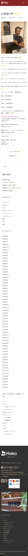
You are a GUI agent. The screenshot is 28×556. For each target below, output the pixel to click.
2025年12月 (5, 244)
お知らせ (4, 205)
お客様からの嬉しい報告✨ (9, 185)
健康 (3, 219)
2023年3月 (5, 327)
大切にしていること (7, 412)
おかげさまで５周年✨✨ (9, 182)
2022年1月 (5, 365)
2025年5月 (5, 261)
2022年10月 (5, 340)
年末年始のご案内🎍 (7, 190)
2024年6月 (5, 288)
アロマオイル (20, 17)
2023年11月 (5, 307)
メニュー (4, 404)
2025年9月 (5, 253)
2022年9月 (5, 343)
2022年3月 (5, 360)
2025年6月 (5, 258)
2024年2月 (5, 299)
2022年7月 (5, 349)
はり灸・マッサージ (7, 210)
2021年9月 (5, 376)
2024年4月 (5, 294)
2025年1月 (5, 272)
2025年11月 (5, 247)
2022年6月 (5, 351)
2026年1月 (5, 241)
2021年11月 (5, 370)
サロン (4, 208)
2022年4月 (5, 357)
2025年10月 (5, 250)
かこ (6, 17)
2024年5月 (5, 291)
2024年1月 (5, 302)
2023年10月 (5, 310)
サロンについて (6, 415)
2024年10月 (5, 277)
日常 (3, 221)
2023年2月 (5, 329)
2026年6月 (5, 236)
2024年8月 (5, 283)
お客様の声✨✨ (13, 156)
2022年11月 (5, 338)
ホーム (4, 401)
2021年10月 (5, 373)
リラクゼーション (7, 216)
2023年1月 (5, 332)
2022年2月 (5, 362)
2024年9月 (5, 280)
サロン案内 (8, 417)
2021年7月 (5, 382)
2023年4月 (5, 324)
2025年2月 (5, 269)
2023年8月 (5, 316)
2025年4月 (5, 263)
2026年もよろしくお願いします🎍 (11, 188)
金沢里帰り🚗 (6, 179)
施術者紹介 (8, 420)
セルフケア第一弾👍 (14, 151)
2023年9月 (5, 313)
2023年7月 (5, 318)
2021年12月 (5, 368)
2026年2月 (5, 239)
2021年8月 (5, 379)
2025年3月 (5, 266)
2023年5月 (5, 321)
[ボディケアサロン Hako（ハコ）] (5, 3)
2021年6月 (5, 384)
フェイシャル (5, 213)
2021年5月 (5, 387)
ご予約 (4, 428)
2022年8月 (5, 346)
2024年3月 (5, 296)
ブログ (4, 426)
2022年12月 (5, 335)
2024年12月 (5, 274)
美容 (3, 224)
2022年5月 (5, 354)
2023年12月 (5, 305)
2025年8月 (5, 255)
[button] (23, 3)
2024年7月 (5, 285)
